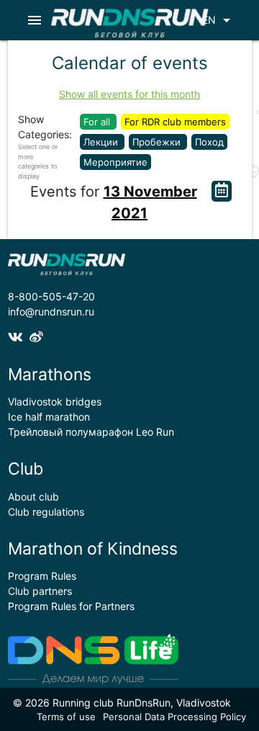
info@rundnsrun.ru (51, 311)
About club (33, 496)
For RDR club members (175, 121)
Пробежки (157, 142)
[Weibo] (38, 337)
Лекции (102, 142)
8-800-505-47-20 (51, 296)
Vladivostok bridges (54, 401)
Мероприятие (115, 162)
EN (218, 20)
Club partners (40, 591)
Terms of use (66, 716)
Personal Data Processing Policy (174, 716)
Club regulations (46, 512)
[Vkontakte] (18, 337)
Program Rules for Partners (71, 606)
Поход (209, 142)
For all (98, 121)
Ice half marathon (49, 417)
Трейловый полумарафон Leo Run (91, 432)
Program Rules (42, 576)
